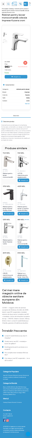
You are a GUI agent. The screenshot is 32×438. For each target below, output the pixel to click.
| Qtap (24, 387)
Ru (30, 3)
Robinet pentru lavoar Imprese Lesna (7, 242)
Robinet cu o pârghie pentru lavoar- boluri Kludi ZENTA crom (23, 275)
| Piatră (12, 389)
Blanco (5, 387)
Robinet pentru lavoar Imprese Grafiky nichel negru (7, 208)
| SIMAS (10, 394)
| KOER (8, 387)
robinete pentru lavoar (21, 9)
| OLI (23, 389)
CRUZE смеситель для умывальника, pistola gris (8, 275)
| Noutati (14, 402)
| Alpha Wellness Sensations (21, 390)
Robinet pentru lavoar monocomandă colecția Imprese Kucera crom (23, 242)
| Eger (27, 389)
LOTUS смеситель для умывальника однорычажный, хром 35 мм (23, 175)
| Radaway (11, 390)
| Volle (8, 392)
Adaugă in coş (17, 76)
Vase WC (5, 375)
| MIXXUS (12, 387)
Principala (5, 9)
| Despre (9, 402)
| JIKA (16, 387)
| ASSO (5, 392)
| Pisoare (10, 375)
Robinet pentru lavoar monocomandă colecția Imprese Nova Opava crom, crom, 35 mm (8, 175)
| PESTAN (20, 387)
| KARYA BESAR (18, 389)
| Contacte (19, 402)
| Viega (20, 392)
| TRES (23, 392)
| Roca (13, 394)
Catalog (11, 9)
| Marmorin (6, 390)
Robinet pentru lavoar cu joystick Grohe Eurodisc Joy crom (23, 208)
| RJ (25, 389)
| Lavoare (20, 375)
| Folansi (8, 389)
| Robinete (15, 375)
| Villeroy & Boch (14, 392)
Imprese (27, 92)
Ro (30, 5)
